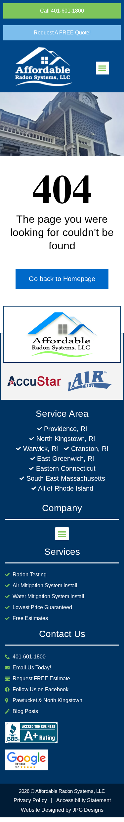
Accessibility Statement (83, 800)
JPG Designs (87, 810)
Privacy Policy (30, 800)
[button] (102, 68)
